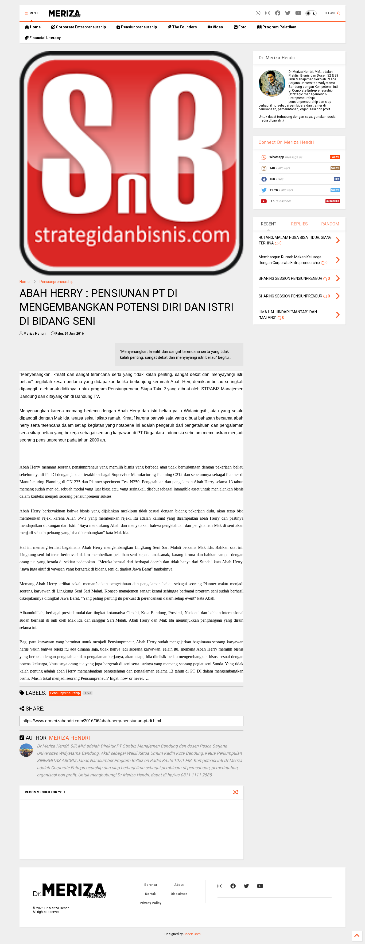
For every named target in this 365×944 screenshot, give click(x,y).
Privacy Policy (150, 903)
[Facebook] (277, 13)
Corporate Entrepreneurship (80, 27)
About (179, 885)
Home (35, 27)
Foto (242, 27)
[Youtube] (298, 13)
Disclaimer (179, 894)
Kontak (150, 894)
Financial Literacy (45, 38)
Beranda (150, 885)
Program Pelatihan (279, 27)
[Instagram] (267, 13)
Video (217, 27)
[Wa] (258, 13)
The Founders (184, 27)
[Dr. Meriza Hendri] (65, 15)
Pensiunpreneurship (138, 27)
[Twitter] (287, 13)
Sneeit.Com (192, 934)
